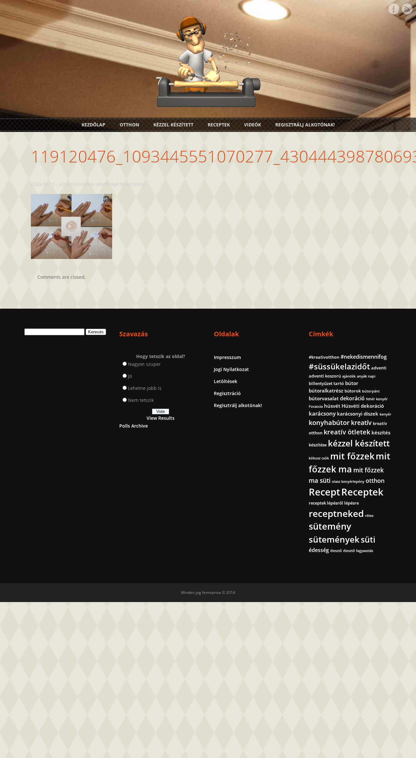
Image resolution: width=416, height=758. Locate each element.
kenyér (385, 414)
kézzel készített (359, 443)
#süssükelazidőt (339, 366)
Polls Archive (133, 426)
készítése (318, 445)
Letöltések (225, 381)
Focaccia (316, 406)
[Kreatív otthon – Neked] (208, 103)
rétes (369, 515)
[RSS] (407, 9)
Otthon (129, 125)
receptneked (336, 513)
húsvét (332, 406)
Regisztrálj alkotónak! (305, 125)
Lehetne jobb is (145, 388)
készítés (380, 432)
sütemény (330, 526)
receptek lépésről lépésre (334, 503)
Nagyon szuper (144, 364)
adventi (378, 368)
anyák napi (366, 376)
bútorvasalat (324, 398)
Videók (252, 125)
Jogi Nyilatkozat (231, 369)
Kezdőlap (93, 125)
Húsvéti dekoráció (363, 406)
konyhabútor (329, 422)
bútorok (352, 391)
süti (368, 539)
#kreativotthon (324, 357)
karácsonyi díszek (357, 413)
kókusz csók (319, 458)
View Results (161, 418)
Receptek (219, 125)
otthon (375, 480)
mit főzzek (352, 456)
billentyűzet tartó (326, 383)
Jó (130, 376)
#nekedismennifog (364, 356)
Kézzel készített (173, 125)
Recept (324, 491)
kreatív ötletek (347, 432)
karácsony (322, 413)
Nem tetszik (141, 400)
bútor (351, 383)
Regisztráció (227, 393)
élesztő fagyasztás (358, 550)
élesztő (336, 550)
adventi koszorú (325, 376)
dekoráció (352, 398)
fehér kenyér (377, 399)
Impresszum (227, 357)
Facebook (393, 9)
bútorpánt (371, 391)
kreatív (361, 422)
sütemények (334, 539)
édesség (319, 550)
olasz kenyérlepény (348, 481)
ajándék (349, 376)
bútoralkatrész (326, 390)
